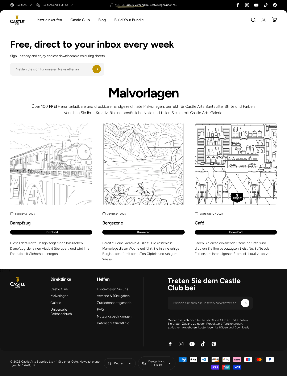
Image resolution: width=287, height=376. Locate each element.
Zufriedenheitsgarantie (114, 303)
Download (51, 232)
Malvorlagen (59, 296)
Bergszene (112, 223)
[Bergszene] (143, 164)
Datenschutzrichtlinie (113, 323)
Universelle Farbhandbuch (61, 311)
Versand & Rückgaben (113, 296)
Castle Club (59, 289)
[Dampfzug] (51, 164)
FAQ (100, 309)
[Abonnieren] (96, 69)
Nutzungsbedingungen (114, 316)
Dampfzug (20, 223)
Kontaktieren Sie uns (112, 289)
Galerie (55, 303)
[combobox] (21, 5)
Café (199, 223)
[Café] (236, 164)
